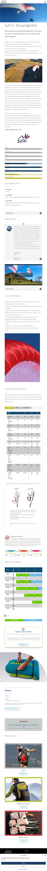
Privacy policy (25, 869)
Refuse (23, 866)
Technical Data (9, 407)
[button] (45, 855)
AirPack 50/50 (8, 697)
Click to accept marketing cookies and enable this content (23, 275)
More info (35, 545)
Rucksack (37, 703)
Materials (17, 407)
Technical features (26, 407)
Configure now (23, 644)
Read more (23, 773)
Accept (23, 863)
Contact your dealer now (12, 708)
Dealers (26, 852)
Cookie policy (21, 869)
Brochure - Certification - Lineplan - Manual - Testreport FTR (23, 726)
